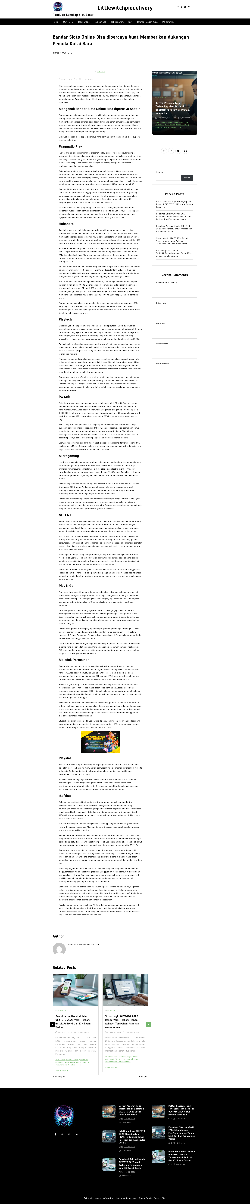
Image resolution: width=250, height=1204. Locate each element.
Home (55, 22)
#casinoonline (71, 1057)
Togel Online (84, 22)
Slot (130, 22)
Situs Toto (161, 303)
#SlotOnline (70, 1059)
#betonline (60, 1057)
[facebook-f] (178, 6)
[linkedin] (185, 6)
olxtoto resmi (162, 364)
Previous (52, 1024)
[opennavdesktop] (194, 7)
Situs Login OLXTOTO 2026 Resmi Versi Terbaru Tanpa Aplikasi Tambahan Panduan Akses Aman (72, 1022)
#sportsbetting (82, 1059)
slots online (128, 764)
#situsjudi (59, 1059)
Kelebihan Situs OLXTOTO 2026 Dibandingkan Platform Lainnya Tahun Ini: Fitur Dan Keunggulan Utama (174, 108)
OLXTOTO (68, 22)
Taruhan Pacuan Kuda (147, 22)
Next (148, 1024)
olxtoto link (161, 323)
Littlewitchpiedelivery (125, 8)
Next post (143, 1076)
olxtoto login (162, 344)
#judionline (83, 1057)
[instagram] (181, 6)
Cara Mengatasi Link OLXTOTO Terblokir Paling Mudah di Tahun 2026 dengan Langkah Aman (125, 1020)
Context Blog (160, 1198)
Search (159, 172)
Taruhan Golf (100, 22)
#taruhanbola (61, 1062)
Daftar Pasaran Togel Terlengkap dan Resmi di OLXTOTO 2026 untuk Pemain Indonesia (174, 204)
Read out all (62, 1067)
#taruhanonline (74, 1062)
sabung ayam (117, 22)
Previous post (59, 1076)
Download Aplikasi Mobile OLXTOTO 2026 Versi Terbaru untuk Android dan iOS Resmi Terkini (174, 228)
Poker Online (168, 22)
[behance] (189, 6)
